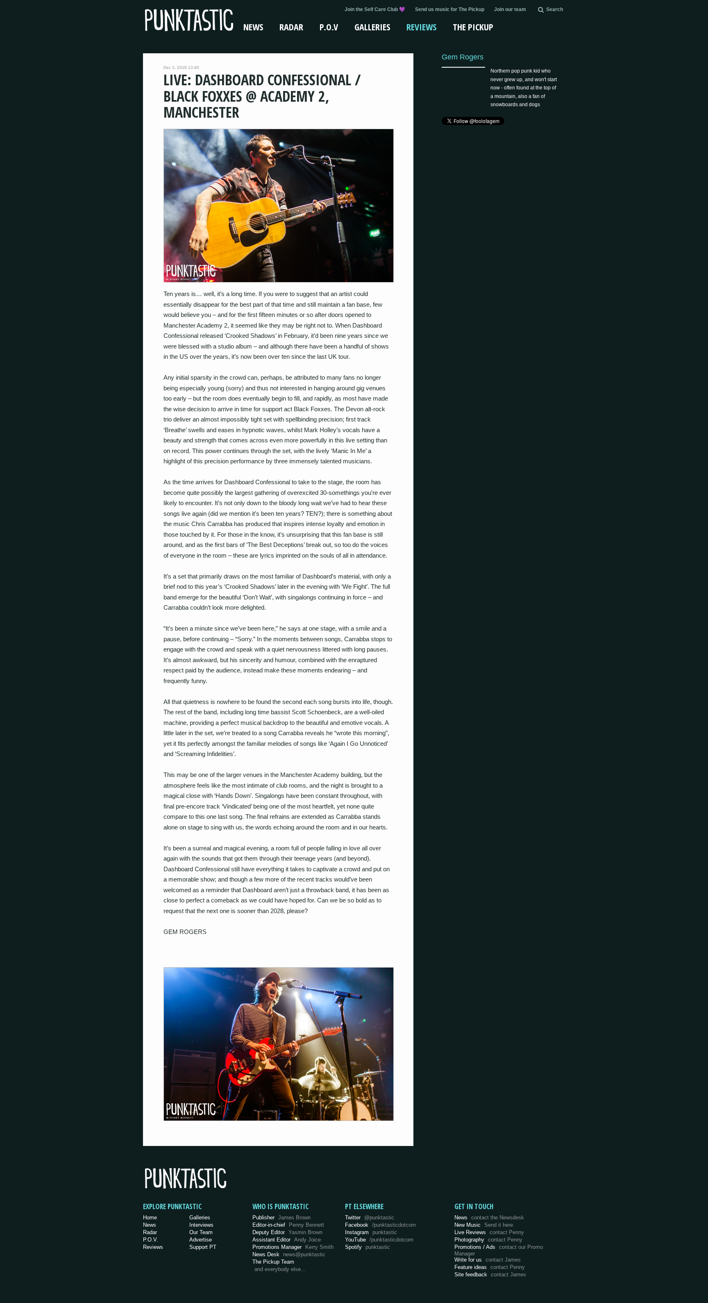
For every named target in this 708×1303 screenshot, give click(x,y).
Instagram (371, 1232)
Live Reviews (489, 1232)
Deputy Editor (287, 1232)
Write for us (487, 1260)
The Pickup (473, 27)
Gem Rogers (462, 56)
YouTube (379, 1240)
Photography (488, 1240)
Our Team (201, 1232)
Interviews (201, 1225)
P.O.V (329, 27)
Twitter (369, 1217)
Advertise (200, 1240)
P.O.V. (150, 1240)
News (253, 27)
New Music (483, 1225)
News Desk (288, 1254)
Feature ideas (489, 1267)
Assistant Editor (286, 1240)
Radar (291, 27)
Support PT (202, 1247)
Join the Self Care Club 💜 (375, 9)
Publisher (281, 1217)
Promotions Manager (293, 1247)
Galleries (372, 27)
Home (150, 1217)
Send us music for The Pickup (449, 9)
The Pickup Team (273, 1262)
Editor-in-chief (288, 1225)
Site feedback (490, 1274)
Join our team (510, 9)
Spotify (367, 1247)
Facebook (380, 1225)
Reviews (421, 27)
